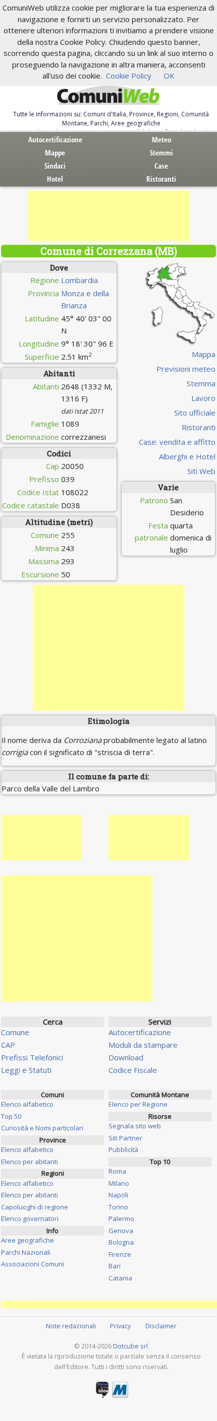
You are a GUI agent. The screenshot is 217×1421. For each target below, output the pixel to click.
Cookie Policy (128, 76)
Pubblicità (123, 1149)
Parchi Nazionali (25, 1252)
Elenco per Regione (138, 1104)
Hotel (55, 179)
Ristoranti (161, 179)
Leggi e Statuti (26, 1070)
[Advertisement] (108, 215)
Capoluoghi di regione (34, 1206)
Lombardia (79, 280)
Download (125, 1057)
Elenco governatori (30, 1218)
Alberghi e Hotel (187, 456)
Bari (114, 1265)
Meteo (161, 139)
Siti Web (201, 471)
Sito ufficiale (194, 413)
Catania (120, 1277)
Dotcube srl (130, 1345)
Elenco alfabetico (27, 1104)
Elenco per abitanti (29, 1161)
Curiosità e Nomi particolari (42, 1127)
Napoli (118, 1194)
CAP (8, 1045)
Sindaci (55, 166)
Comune (15, 1032)
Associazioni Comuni (32, 1263)
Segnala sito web (134, 1125)
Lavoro (203, 398)
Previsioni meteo (185, 369)
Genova (120, 1230)
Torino (118, 1206)
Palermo (121, 1218)
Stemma (201, 383)
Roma (117, 1171)
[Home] (108, 96)
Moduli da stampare (143, 1045)
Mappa (203, 354)
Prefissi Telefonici (32, 1057)
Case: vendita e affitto (177, 442)
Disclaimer (161, 1325)
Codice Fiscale (132, 1070)
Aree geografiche (27, 1240)
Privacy (120, 1325)
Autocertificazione (55, 139)
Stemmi (161, 153)
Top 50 (11, 1116)
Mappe (55, 153)
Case (161, 166)
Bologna (121, 1242)
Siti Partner (125, 1137)
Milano (118, 1183)
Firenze (119, 1254)
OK (169, 76)
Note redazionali (71, 1325)
